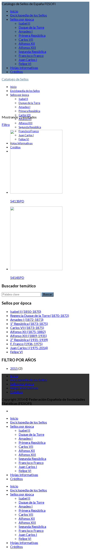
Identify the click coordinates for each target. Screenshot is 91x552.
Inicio (14, 11)
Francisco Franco (31, 55)
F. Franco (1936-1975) (26, 344)
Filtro (6, 124)
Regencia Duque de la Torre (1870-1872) (39, 315)
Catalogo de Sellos (15, 79)
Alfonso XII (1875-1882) (28, 332)
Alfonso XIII (27, 47)
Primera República (32, 35)
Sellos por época (22, 19)
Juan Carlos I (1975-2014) (29, 348)
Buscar (47, 294)
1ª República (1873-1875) (29, 324)
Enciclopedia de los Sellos (28, 15)
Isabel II (24, 23)
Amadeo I (26, 31)
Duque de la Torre (31, 27)
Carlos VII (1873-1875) (27, 328)
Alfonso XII (27, 43)
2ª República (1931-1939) (29, 340)
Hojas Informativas (24, 68)
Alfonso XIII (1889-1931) (28, 336)
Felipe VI (25, 64)
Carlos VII (26, 39)
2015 (14, 368)
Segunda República (32, 51)
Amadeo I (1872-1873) (26, 319)
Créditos (16, 72)
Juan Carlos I (28, 60)
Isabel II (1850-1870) (25, 311)
